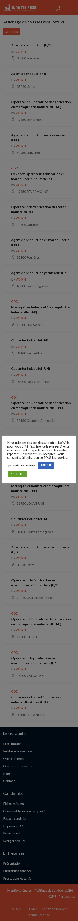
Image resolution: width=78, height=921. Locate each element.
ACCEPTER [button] (18, 474)
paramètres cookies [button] (21, 465)
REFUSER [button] (46, 465)
